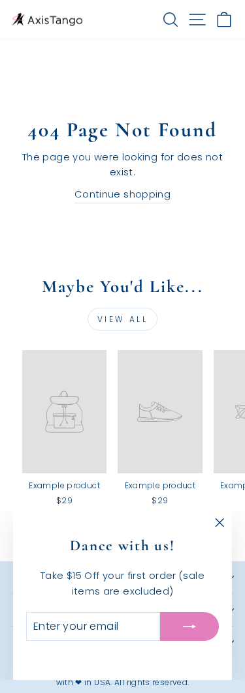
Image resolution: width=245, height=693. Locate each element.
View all (122, 319)
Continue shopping (122, 194)
